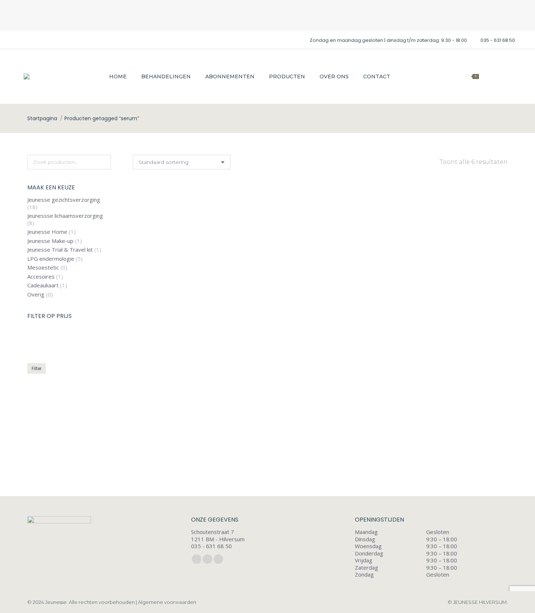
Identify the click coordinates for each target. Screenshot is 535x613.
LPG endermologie (50, 258)
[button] (241, 289)
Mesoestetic (43, 267)
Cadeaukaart (43, 285)
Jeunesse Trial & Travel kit (60, 250)
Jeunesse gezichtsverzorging (63, 200)
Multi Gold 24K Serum (192, 461)
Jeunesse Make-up (50, 240)
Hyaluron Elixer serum (449, 309)
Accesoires (41, 276)
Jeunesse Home (47, 232)
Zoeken (103, 162)
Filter (36, 369)
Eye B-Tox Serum (320, 309)
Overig (35, 294)
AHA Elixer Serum (192, 309)
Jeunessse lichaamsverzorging (65, 216)
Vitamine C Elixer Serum (448, 461)
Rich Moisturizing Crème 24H (320, 461)
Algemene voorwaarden (167, 602)
